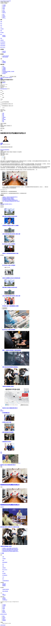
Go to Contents (2, 0)
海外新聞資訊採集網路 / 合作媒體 (8, 71)
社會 (3, 116)
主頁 (1, 553)
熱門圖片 (2, 410)
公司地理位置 (4, 72)
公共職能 (4, 68)
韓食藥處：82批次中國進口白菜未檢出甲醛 (10, 548)
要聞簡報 (4, 585)
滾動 (1, 21)
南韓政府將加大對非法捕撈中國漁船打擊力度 (10, 551)
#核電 (1, 77)
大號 (4, 159)
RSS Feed (4, 619)
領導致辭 (4, 69)
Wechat (3, 15)
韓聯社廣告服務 (5, 591)
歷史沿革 (4, 70)
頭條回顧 (2, 40)
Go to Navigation (8, 0)
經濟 (1, 25)
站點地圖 (4, 62)
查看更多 (3, 82)
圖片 (1, 34)
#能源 (4, 77)
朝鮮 (1, 30)
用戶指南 (4, 73)
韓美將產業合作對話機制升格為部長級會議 (10, 200)
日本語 (3, 608)
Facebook (3, 16)
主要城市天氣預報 (5, 55)
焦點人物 (4, 51)
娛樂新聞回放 (2, 43)
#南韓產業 (6, 77)
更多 (1, 409)
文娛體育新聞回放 (5, 580)
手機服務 (4, 61)
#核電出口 (10, 77)
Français (3, 611)
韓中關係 (2, 32)
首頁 (3, 66)
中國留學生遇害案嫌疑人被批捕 (6, 546)
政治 (1, 23)
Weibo (3, 14)
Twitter (3, 618)
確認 (1, 130)
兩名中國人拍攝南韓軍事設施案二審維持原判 (10, 549)
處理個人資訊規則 (3, 614)
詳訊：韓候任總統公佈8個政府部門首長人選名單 (11, 201)
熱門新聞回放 (4, 575)
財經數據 (4, 52)
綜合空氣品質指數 (3, 88)
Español (3, 610)
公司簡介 (4, 67)
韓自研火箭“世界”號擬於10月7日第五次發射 (10, 550)
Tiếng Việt (4, 612)
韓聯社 (1, 78)
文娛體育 (2, 28)
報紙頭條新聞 (2, 45)
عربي (3, 609)
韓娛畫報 (4, 36)
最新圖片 (4, 35)
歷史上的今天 (2, 47)
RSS (3, 60)
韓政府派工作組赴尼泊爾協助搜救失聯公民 (8, 464)
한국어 (3, 606)
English (3, 607)
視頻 (1, 38)
